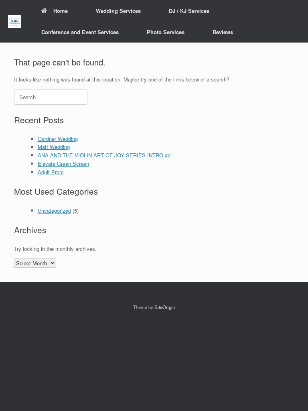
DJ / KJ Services (189, 10)
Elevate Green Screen (63, 163)
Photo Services (165, 32)
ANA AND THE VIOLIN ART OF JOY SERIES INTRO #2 (104, 155)
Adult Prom (51, 172)
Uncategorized (54, 210)
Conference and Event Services (80, 32)
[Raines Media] (14, 21)
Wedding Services (118, 10)
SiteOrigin (164, 307)
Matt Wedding (54, 147)
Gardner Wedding (58, 138)
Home (60, 10)
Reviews (223, 32)
